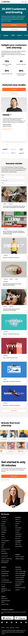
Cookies (17, 627)
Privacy (3, 627)
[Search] (22, 1)
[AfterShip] (5, 2)
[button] (6, 149)
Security (12, 627)
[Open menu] (25, 2)
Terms (7, 627)
